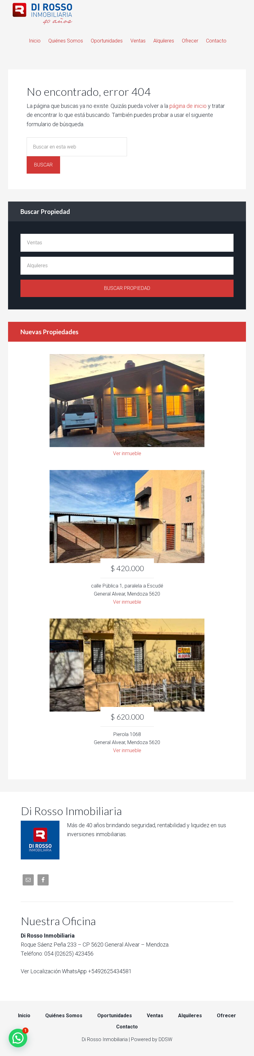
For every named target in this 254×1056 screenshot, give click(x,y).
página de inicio (188, 106)
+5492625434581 (110, 971)
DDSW (165, 1039)
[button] (18, 1038)
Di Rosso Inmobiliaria (127, 12)
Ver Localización (41, 971)
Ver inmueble (127, 453)
